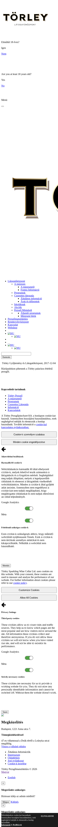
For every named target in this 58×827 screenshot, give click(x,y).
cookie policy (20, 583)
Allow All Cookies (29, 597)
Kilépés (15, 801)
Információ (13, 407)
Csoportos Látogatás (18, 404)
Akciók (18, 307)
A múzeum (19, 284)
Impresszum (14, 754)
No (3, 85)
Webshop (12, 327)
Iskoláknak (19, 304)
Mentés (6, 565)
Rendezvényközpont (18, 321)
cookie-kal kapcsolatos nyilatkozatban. (24, 426)
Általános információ (31, 298)
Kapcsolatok (14, 410)
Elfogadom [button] (47, 816)
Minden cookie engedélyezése (29, 442)
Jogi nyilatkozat (16, 760)
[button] (11, 333)
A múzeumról (27, 287)
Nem (3, 53)
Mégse (6, 802)
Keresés (6, 357)
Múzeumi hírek (28, 316)
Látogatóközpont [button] (16, 281)
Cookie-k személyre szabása (29, 434)
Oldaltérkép (14, 757)
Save (5, 712)
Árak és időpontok (30, 301)
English (11, 777)
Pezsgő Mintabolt (23, 310)
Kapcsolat (13, 324)
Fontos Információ (30, 289)
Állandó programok (31, 313)
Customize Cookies (29, 590)
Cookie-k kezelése (17, 763)
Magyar (5, 772)
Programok (19, 292)
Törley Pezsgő (15, 395)
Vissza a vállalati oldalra (13, 746)
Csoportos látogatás (24, 295)
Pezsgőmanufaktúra (18, 319)
